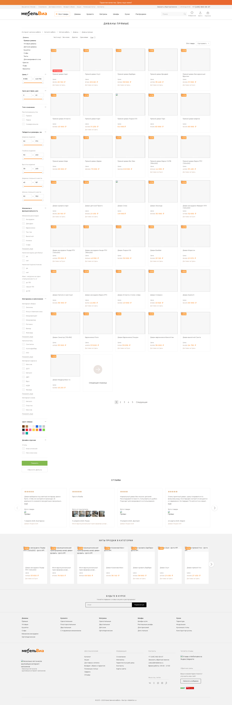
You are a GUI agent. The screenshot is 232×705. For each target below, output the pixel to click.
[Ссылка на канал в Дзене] (162, 683)
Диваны (77, 14)
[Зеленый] (43, 430)
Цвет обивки (27, 422)
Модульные (180, 624)
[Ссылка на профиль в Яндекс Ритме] (166, 683)
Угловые (25, 624)
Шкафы (116, 14)
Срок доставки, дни (30, 91)
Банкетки (26, 69)
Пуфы (25, 66)
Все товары (63, 14)
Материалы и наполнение (32, 299)
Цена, (26, 74)
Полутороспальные (68, 624)
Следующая (141, 402)
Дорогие (75, 37)
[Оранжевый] (37, 430)
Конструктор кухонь (184, 630)
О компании (43, 7)
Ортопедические (28, 637)
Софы (26, 53)
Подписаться (139, 605)
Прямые (25, 621)
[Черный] (23, 430)
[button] (62, 114)
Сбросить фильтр (35, 470)
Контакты (100, 7)
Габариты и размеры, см (32, 132)
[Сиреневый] (23, 433)
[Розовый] (30, 430)
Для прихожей (143, 627)
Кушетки (27, 50)
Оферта (87, 672)
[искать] (185, 14)
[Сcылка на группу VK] (150, 683)
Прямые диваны (30, 40)
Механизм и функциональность (30, 209)
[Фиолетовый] (40, 430)
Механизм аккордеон (30, 634)
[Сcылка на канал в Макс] (158, 683)
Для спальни (143, 630)
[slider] (23, 83)
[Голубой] (40, 426)
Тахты (26, 56)
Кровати (90, 14)
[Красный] (26, 430)
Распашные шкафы (145, 624)
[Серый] (43, 426)
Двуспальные (65, 627)
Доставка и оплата (55, 7)
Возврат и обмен (69, 7)
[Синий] (37, 426)
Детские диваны (30, 47)
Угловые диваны (30, 44)
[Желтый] (33, 430)
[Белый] (30, 426)
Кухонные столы (182, 627)
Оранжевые (84, 37)
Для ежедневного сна (32, 59)
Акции (79, 7)
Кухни (127, 14)
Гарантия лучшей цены (125, 663)
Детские (102, 627)
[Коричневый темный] (23, 426)
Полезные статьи (89, 7)
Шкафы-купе (142, 621)
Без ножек (66, 37)
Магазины (120, 660)
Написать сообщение (190, 681)
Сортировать (202, 43)
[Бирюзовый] (26, 433)
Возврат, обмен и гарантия (94, 666)
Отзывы (87, 675)
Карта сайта (121, 669)
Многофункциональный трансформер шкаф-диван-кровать (89, 524)
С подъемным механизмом (70, 630)
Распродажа (141, 14)
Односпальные (66, 621)
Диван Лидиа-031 (174, 524)
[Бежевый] (33, 426)
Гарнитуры (180, 621)
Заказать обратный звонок (167, 7)
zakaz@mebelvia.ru (156, 663)
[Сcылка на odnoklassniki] (154, 683)
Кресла (25, 62)
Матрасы (103, 14)
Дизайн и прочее (29, 440)
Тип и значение (28, 107)
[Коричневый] (26, 426)
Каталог (87, 657)
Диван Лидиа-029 (31, 524)
